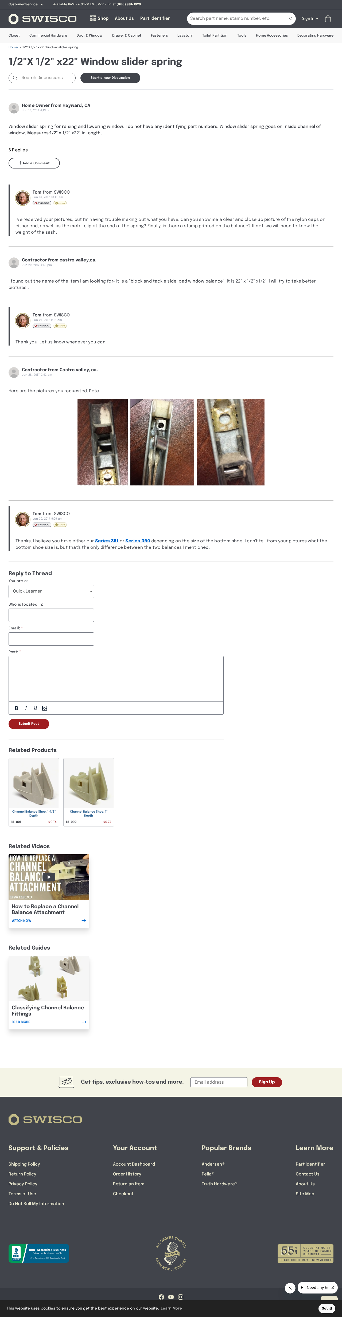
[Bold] (16, 708)
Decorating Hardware (315, 35)
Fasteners (159, 35)
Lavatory (185, 35)
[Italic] (25, 708)
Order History (127, 1174)
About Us (305, 1184)
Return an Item (128, 1184)
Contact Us (308, 1174)
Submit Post (29, 724)
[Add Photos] (44, 708)
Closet (14, 35)
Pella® (208, 1174)
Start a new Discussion (110, 78)
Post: (13, 652)
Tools (241, 35)
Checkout (123, 1194)
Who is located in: (26, 604)
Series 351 (107, 541)
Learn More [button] (171, 1308)
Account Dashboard (134, 1164)
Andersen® (213, 1164)
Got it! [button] (327, 1308)
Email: (14, 628)
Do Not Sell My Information (36, 1204)
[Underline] (35, 708)
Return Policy (22, 1174)
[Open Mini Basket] (329, 18)
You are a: (18, 581)
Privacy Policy (23, 1184)
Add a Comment (36, 163)
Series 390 (137, 541)
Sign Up (267, 1082)
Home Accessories (272, 35)
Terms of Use (22, 1194)
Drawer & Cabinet (126, 35)
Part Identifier (310, 1164)
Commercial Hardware (48, 35)
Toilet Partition (214, 35)
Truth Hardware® (220, 1184)
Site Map (305, 1194)
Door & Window (89, 35)
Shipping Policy (24, 1164)
